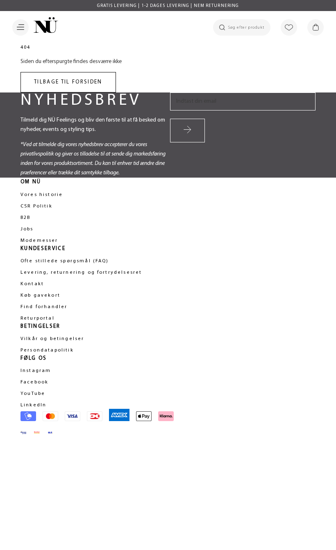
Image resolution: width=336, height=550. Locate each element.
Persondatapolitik (47, 350)
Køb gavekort (40, 295)
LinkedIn (33, 405)
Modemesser (39, 240)
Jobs (27, 229)
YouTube (32, 393)
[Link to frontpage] (43, 26)
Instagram (35, 370)
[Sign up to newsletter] (187, 130)
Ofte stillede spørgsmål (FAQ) (64, 261)
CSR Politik (36, 206)
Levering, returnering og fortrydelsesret (81, 272)
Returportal (37, 318)
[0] (315, 27)
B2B (25, 217)
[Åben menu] (20, 27)
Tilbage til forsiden (68, 82)
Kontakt (32, 284)
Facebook (34, 382)
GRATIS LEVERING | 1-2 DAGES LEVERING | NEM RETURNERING (168, 6)
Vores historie (41, 194)
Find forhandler (43, 306)
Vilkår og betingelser (52, 338)
